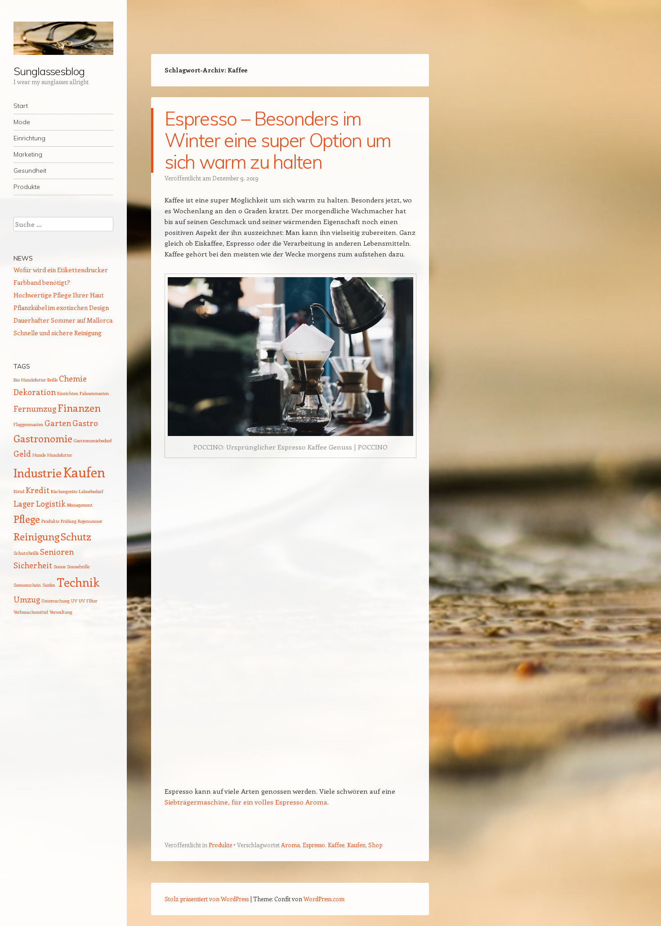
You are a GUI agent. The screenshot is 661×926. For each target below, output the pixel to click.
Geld (22, 453)
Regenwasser (90, 521)
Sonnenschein (27, 585)
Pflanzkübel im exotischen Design (61, 307)
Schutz (76, 536)
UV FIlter (88, 601)
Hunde (39, 455)
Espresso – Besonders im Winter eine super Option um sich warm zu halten (278, 140)
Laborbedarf (91, 491)
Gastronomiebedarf (93, 440)
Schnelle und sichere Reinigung (57, 332)
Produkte (26, 187)
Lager (24, 503)
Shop (375, 845)
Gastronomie (42, 438)
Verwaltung (60, 612)
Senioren (57, 551)
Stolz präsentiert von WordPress (207, 899)
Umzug (26, 599)
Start (20, 106)
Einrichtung (29, 138)
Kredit (37, 490)
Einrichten (67, 393)
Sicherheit (32, 565)
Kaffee (336, 845)
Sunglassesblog (49, 71)
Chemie (73, 378)
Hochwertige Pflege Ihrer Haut (58, 295)
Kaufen (356, 845)
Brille (52, 380)
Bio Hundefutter (29, 380)
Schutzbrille (26, 553)
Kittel (18, 491)
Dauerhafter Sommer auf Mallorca (62, 320)
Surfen (48, 585)
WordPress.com (324, 899)
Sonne (60, 566)
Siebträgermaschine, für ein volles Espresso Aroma (246, 801)
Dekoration (34, 392)
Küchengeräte (64, 491)
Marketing (27, 154)
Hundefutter (59, 455)
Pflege (26, 519)
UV (74, 601)
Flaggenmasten (28, 424)
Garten (58, 423)
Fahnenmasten (94, 393)
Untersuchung (55, 601)
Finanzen (79, 407)
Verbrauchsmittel (30, 612)
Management (80, 505)
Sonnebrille (78, 566)
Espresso (314, 845)
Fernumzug (34, 408)
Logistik (51, 503)
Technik (78, 582)
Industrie (37, 473)
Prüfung (68, 521)
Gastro (85, 423)
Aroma (290, 845)
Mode (21, 122)
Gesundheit (29, 170)
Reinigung (36, 536)
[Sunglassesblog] (63, 38)
